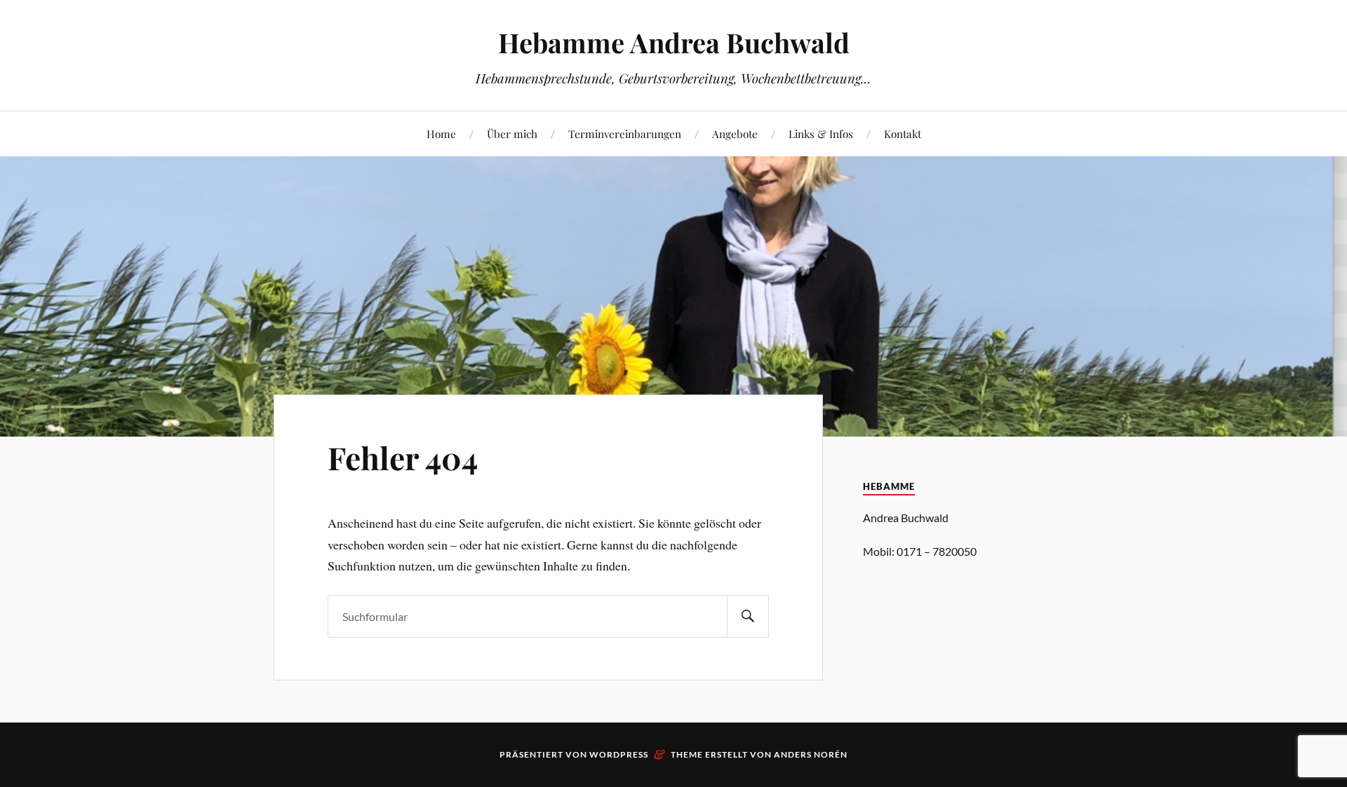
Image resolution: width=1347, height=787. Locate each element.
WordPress (618, 754)
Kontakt (902, 133)
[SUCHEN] (748, 616)
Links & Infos (821, 133)
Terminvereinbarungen (624, 133)
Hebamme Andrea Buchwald (674, 42)
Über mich (512, 133)
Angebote (735, 133)
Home (441, 133)
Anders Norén (810, 754)
